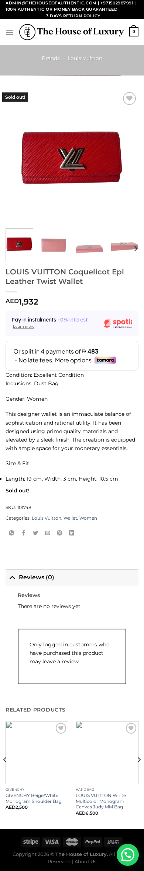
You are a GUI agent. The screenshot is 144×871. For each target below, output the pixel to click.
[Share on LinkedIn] (71, 533)
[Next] (135, 248)
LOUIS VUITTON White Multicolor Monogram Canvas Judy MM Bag (101, 801)
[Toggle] (12, 577)
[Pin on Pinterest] (59, 533)
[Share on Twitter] (35, 533)
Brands (51, 58)
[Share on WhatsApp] (11, 533)
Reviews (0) (36, 577)
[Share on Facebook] (23, 533)
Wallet (70, 518)
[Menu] (10, 32)
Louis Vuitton (85, 58)
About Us (85, 861)
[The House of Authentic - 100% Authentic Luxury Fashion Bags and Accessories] (71, 32)
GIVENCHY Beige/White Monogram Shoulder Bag (34, 798)
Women (88, 518)
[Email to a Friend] (47, 533)
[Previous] (5, 774)
